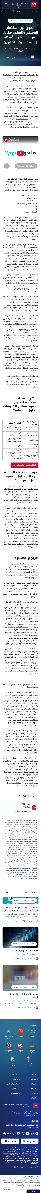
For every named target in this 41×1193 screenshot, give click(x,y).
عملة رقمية (13, 102)
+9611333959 (18, 1114)
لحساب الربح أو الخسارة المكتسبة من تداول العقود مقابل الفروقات (22, 565)
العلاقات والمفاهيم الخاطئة (27, 11)
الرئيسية (37, 11)
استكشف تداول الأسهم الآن (24, 465)
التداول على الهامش (30, 231)
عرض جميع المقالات (22, 811)
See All (5, 893)
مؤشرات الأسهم (31, 201)
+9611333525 (27, 1114)
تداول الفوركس (31, 198)
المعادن (29, 203)
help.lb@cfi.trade (27, 1115)
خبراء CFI (27, 56)
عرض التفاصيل (6, 1190)
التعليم (33, 11)
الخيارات (34, 209)
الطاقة (22, 203)
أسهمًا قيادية (14, 541)
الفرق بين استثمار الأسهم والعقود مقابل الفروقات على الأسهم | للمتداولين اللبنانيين (11, 11)
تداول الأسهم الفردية (29, 195)
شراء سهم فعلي (21, 118)
